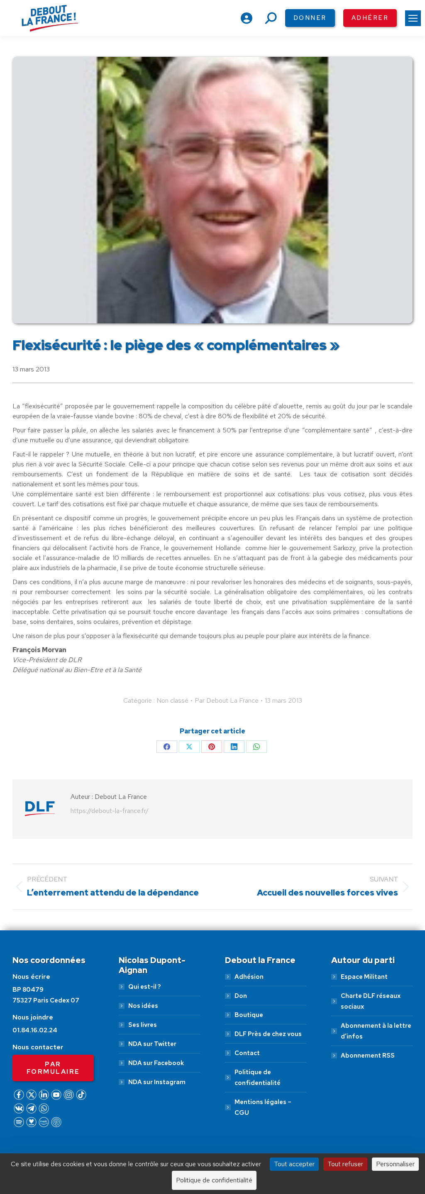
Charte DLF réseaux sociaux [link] (371, 1001)
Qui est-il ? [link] (144, 987)
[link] (413, 18)
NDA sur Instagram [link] (157, 1082)
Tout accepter (294, 1164)
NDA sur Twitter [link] (152, 1044)
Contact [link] (247, 1053)
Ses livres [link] (142, 1025)
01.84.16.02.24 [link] (34, 1030)
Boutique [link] (248, 1015)
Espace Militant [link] (364, 977)
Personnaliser (395, 1164)
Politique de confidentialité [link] (257, 1077)
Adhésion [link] (249, 977)
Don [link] (240, 996)
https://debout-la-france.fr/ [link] (110, 810)
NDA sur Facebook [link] (156, 1063)
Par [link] (227, 700)
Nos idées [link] (143, 1006)
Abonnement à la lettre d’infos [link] (376, 1031)
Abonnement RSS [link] (368, 1055)
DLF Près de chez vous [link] (268, 1034)
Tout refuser (345, 1164)
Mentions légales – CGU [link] (262, 1107)
